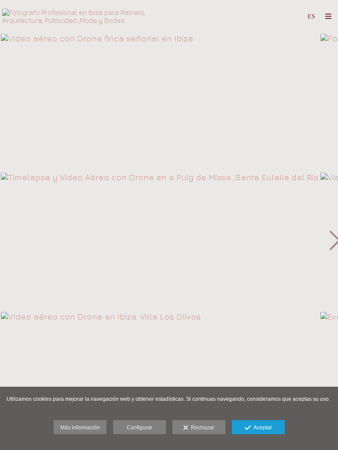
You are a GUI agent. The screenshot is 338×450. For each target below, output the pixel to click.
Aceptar (261, 428)
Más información (80, 428)
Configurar (139, 428)
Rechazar (201, 428)
